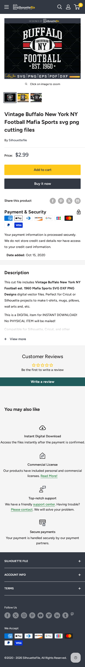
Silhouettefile (18, 140)
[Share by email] (78, 201)
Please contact (22, 509)
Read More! (49, 476)
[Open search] (59, 7)
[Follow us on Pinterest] (32, 615)
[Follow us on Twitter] (16, 615)
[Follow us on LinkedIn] (57, 615)
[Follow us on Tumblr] (65, 615)
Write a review (42, 382)
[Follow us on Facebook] (7, 615)
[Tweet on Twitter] (69, 201)
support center (44, 504)
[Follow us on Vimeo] (49, 615)
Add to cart (42, 170)
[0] (77, 7)
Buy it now (42, 184)
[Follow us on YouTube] (40, 615)
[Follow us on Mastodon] (74, 615)
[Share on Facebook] (53, 201)
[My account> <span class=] (68, 7)
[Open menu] (6, 7)
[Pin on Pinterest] (61, 201)
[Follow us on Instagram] (24, 615)
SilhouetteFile (31, 657)
